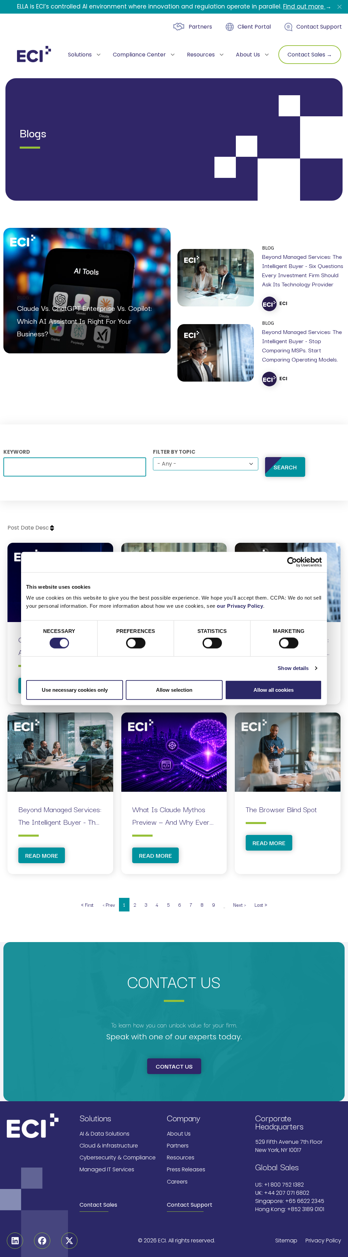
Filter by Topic (174, 451)
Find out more (304, 6)
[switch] (135, 643)
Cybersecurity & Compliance (118, 1157)
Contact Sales (98, 1205)
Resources (180, 1157)
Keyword (16, 451)
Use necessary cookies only (75, 689)
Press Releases (186, 1169)
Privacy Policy (323, 1240)
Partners (200, 27)
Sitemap (286, 1240)
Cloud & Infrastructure (109, 1146)
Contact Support (319, 27)
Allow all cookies (274, 689)
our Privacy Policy (240, 605)
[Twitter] (69, 1241)
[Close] (339, 7)
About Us (179, 1134)
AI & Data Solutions (104, 1134)
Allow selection (174, 689)
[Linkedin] (15, 1241)
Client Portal (254, 27)
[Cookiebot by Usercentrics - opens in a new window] (292, 562)
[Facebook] (42, 1241)
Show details (293, 668)
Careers (177, 1182)
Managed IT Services (107, 1169)
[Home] (34, 54)
